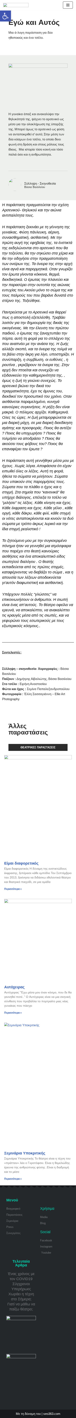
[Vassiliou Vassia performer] (15, 5)
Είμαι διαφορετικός (21, 863)
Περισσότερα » (13, 889)
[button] (5, 16)
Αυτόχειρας (14, 987)
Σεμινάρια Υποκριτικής (24, 1153)
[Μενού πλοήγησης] (68, 5)
